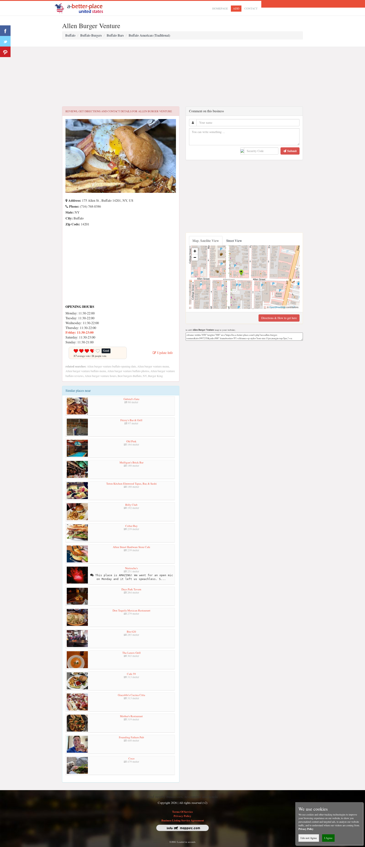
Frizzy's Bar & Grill (131, 420)
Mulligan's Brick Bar (131, 462)
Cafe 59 (131, 674)
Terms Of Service (182, 812)
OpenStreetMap (277, 307)
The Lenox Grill (131, 653)
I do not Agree (309, 838)
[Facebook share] (5, 30)
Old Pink (131, 441)
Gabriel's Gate (131, 399)
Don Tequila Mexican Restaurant (131, 610)
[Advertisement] (182, 76)
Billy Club (131, 505)
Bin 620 (131, 631)
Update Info (164, 352)
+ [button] (194, 251)
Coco (131, 758)
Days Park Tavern (131, 589)
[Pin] (5, 52)
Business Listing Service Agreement (182, 820)
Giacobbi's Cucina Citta (131, 695)
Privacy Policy (182, 816)
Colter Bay (131, 526)
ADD (236, 8)
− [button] (194, 257)
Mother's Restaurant (131, 716)
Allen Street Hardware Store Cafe (131, 547)
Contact (250, 8)
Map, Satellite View (205, 240)
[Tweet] (5, 41)
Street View (234, 240)
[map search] (81, 7)
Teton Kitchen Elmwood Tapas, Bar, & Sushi (131, 483)
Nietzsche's (131, 568)
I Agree (328, 838)
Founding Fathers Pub (131, 737)
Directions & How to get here (279, 318)
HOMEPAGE (220, 8)
